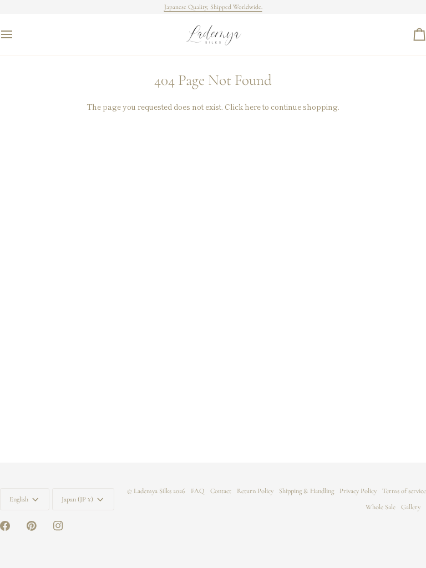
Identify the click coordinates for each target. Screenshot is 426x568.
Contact (220, 490)
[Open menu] (16, 34)
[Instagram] (58, 526)
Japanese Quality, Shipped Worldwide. (213, 7)
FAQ (198, 490)
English (18, 499)
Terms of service (404, 490)
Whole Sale (380, 507)
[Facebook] (5, 526)
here (253, 106)
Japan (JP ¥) (77, 499)
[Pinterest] (32, 526)
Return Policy (255, 490)
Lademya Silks (152, 490)
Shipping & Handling (306, 490)
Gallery (410, 507)
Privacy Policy (358, 490)
